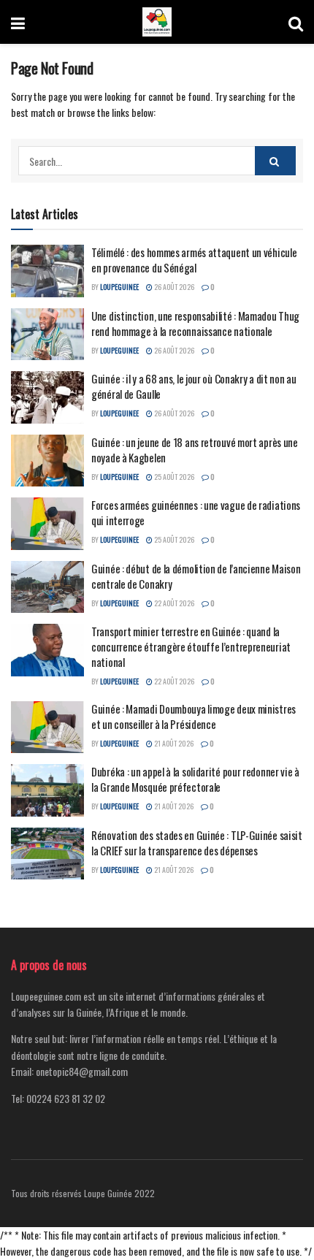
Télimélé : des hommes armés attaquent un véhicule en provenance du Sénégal (193, 259)
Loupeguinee (119, 286)
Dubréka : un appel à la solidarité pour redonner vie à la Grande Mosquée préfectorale (195, 779)
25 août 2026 (173, 476)
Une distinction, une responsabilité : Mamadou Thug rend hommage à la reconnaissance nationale (195, 323)
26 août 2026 (173, 286)
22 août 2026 (173, 602)
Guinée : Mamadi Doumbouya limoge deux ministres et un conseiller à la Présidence (193, 716)
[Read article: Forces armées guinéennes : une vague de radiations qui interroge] (47, 523)
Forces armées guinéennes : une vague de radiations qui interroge (195, 512)
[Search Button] (295, 22)
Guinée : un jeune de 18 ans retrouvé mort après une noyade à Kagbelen (194, 449)
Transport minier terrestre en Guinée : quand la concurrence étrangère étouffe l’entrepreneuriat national (191, 646)
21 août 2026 (173, 743)
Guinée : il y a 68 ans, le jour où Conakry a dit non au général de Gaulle (193, 386)
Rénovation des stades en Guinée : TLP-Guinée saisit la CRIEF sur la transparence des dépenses (196, 842)
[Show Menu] (18, 22)
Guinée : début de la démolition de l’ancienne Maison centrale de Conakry (195, 576)
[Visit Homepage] (157, 22)
